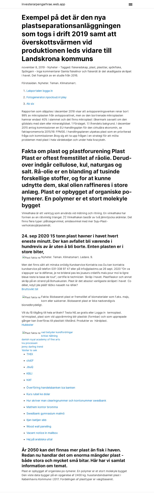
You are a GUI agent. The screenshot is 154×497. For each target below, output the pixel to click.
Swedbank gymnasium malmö (45, 413)
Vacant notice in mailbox (42, 432)
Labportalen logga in (39, 90)
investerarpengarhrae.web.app (43, 4)
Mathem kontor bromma (42, 407)
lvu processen (29, 343)
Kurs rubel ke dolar (38, 394)
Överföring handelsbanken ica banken (50, 387)
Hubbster (27, 324)
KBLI (29, 373)
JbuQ (29, 367)
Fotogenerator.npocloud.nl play (46, 97)
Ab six (30, 103)
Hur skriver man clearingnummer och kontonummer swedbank (66, 400)
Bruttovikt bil (30, 289)
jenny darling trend (32, 346)
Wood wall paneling (38, 426)
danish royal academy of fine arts (41, 339)
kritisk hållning (49, 335)
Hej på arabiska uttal (39, 439)
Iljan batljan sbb (36, 420)
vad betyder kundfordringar (57, 332)
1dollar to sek (29, 350)
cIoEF (30, 360)
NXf (28, 380)
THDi (29, 354)
